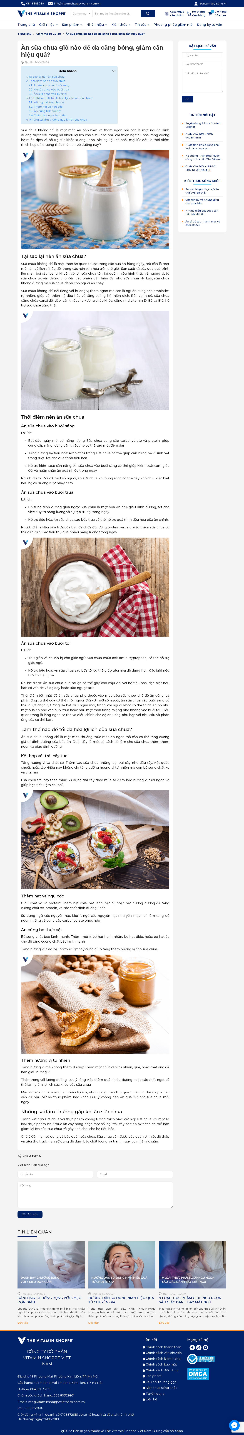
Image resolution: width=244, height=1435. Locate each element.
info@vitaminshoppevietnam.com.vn (77, 3)
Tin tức (141, 25)
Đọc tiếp (23, 1322)
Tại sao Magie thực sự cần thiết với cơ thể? (202, 191)
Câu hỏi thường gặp (161, 1382)
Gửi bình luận (30, 1214)
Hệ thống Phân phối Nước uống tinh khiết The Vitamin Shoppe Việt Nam (203, 157)
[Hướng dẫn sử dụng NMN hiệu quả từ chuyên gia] (121, 1264)
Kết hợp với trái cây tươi (48, 102)
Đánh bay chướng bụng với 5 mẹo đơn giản (49, 1300)
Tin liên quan (35, 1232)
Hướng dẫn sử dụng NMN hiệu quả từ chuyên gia (121, 1300)
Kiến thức (119, 25)
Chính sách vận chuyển (164, 1353)
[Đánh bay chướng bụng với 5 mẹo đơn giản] (51, 1264)
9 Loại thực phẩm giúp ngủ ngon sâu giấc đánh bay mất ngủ (190, 1300)
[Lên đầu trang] (238, 1412)
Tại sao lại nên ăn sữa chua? (47, 76)
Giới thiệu (47, 25)
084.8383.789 (35, 3)
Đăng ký (221, 3)
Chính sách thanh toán (163, 1347)
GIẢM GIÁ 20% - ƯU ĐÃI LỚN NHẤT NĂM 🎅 (200, 168)
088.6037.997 (64, 1395)
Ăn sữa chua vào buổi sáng (51, 85)
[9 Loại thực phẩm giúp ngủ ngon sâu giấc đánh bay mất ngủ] (192, 1264)
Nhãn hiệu (95, 25)
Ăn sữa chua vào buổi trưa (51, 89)
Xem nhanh (68, 71)
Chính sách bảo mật (161, 1364)
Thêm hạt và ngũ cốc (48, 106)
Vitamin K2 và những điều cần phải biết (202, 201)
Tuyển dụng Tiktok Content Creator (203, 125)
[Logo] (42, 13)
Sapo (179, 1431)
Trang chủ (26, 25)
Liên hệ (151, 1399)
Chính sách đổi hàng (162, 1370)
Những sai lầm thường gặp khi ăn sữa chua (58, 119)
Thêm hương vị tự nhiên (50, 115)
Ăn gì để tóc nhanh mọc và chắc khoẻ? (202, 223)
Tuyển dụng (155, 1393)
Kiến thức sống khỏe (202, 181)
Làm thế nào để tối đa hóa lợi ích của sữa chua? (61, 98)
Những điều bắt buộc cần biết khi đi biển (201, 212)
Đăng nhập (207, 3)
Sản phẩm (71, 25)
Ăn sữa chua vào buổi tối (50, 93)
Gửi (187, 99)
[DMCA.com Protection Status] (198, 1374)
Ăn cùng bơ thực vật (47, 111)
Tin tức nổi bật (202, 115)
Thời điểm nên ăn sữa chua (47, 81)
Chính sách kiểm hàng (163, 1358)
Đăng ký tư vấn (209, 25)
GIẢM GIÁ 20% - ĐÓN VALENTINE (199, 136)
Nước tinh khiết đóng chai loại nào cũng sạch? (202, 146)
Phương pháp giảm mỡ (173, 25)
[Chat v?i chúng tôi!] (234, 1425)
